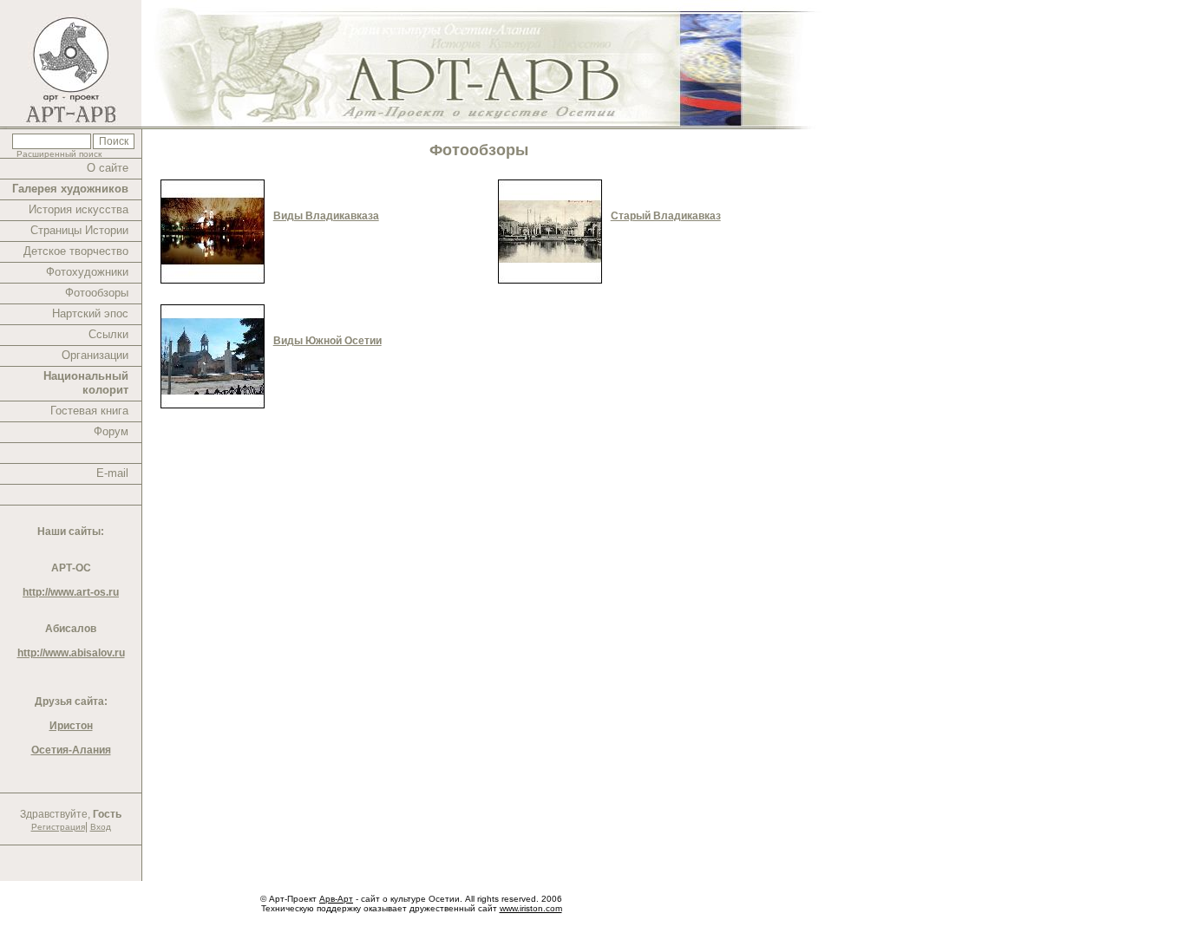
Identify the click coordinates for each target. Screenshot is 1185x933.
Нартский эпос (90, 313)
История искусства (78, 209)
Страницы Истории (79, 230)
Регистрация (58, 827)
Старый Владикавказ (666, 216)
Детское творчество (75, 251)
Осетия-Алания (71, 750)
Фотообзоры (96, 292)
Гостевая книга (89, 410)
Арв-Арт (336, 899)
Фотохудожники (87, 271)
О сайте (107, 167)
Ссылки (108, 334)
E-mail (112, 473)
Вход (100, 827)
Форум (111, 431)
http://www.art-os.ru (71, 592)
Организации (95, 355)
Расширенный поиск (58, 154)
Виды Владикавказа (326, 216)
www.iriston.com (531, 908)
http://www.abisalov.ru (71, 653)
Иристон (71, 726)
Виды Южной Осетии (327, 341)
